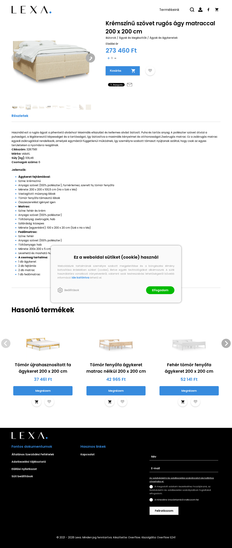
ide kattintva (80, 277)
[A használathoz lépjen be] (150, 70)
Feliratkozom (164, 511)
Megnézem (43, 391)
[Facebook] (208, 9)
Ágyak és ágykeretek (163, 38)
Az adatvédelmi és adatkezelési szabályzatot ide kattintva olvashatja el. (181, 479)
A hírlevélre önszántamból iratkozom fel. (177, 499)
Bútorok (111, 38)
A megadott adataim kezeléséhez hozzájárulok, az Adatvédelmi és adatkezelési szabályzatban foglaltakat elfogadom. (180, 490)
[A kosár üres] (216, 9)
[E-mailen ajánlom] (129, 84)
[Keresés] (192, 9)
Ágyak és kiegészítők (133, 38)
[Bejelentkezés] (200, 9)
